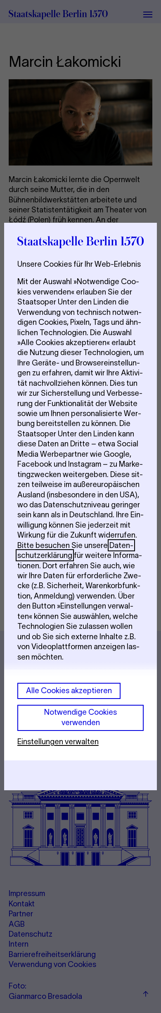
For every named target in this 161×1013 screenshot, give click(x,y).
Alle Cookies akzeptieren (69, 690)
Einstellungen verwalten (58, 741)
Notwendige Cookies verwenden (80, 717)
